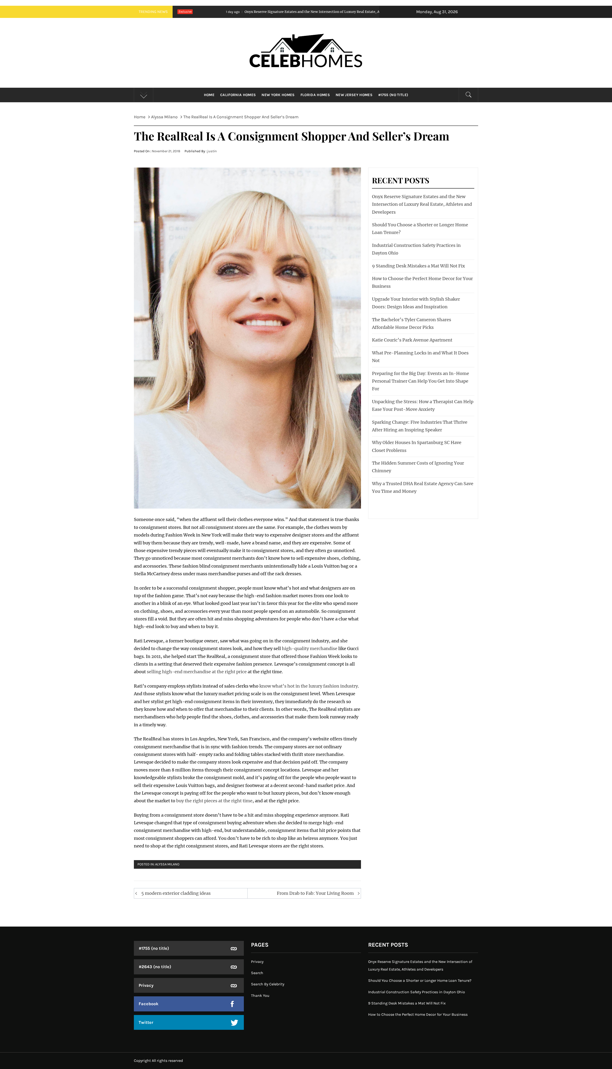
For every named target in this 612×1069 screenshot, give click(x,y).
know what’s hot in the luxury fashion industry (308, 686)
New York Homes (278, 95)
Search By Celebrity (267, 984)
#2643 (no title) (155, 966)
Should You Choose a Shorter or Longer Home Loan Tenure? (419, 980)
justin (212, 151)
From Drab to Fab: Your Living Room (315, 893)
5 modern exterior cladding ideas (176, 893)
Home (209, 95)
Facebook (148, 1003)
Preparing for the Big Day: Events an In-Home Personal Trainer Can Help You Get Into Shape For (420, 381)
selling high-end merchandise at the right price (197, 671)
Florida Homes (315, 95)
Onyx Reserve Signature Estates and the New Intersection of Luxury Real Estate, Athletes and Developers (246, 12)
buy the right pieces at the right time (214, 800)
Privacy (146, 985)
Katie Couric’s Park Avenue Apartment (412, 340)
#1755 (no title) (393, 95)
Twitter (146, 1022)
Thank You (260, 995)
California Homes (238, 95)
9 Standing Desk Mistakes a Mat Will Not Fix (418, 266)
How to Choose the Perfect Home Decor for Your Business (418, 1014)
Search (257, 973)
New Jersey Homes (354, 95)
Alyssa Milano (167, 864)
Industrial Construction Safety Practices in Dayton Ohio (416, 992)
